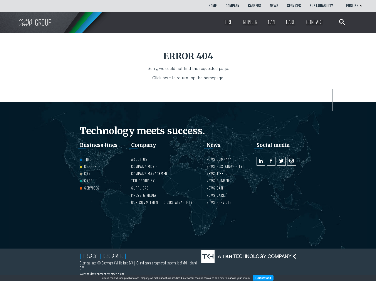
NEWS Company (219, 159)
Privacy (90, 256)
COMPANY (232, 5)
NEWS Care (215, 195)
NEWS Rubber (217, 180)
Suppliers (140, 188)
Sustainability (321, 5)
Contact (314, 22)
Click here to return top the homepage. (188, 77)
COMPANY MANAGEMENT (150, 173)
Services (294, 5)
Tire (87, 159)
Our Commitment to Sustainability (162, 202)
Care (88, 180)
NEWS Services (219, 202)
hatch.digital (118, 274)
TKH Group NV (143, 180)
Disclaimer (113, 256)
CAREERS (254, 5)
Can (87, 173)
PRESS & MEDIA (143, 195)
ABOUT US (139, 159)
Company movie (144, 166)
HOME (212, 5)
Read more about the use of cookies (195, 277)
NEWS (274, 5)
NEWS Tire (215, 173)
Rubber (90, 166)
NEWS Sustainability (224, 166)
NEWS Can (214, 188)
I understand (263, 277)
